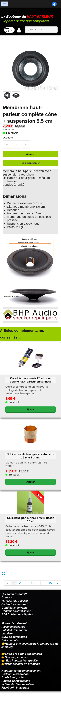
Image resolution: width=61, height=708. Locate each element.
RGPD (5, 614)
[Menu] (4, 4)
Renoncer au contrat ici (16, 699)
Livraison (8, 633)
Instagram (22, 687)
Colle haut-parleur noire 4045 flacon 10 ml (30, 519)
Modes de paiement (14, 623)
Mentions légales (22, 614)
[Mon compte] (19, 30)
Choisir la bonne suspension (23, 653)
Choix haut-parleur (14, 677)
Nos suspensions (16, 657)
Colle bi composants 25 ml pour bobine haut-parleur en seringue (31, 380)
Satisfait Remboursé (15, 630)
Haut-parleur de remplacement (21, 670)
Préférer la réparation (15, 674)
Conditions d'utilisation (16, 611)
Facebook (8, 687)
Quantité (8, 137)
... (43, 583)
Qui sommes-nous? (14, 594)
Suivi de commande (14, 636)
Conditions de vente (14, 607)
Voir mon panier (31, 162)
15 (50, 583)
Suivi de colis (10, 640)
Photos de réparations (16, 680)
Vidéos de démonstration (18, 684)
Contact (7, 597)
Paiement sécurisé (13, 626)
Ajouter (30, 154)
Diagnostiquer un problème (22, 664)
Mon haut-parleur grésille (22, 660)
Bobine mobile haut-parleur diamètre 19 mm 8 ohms (30, 455)
